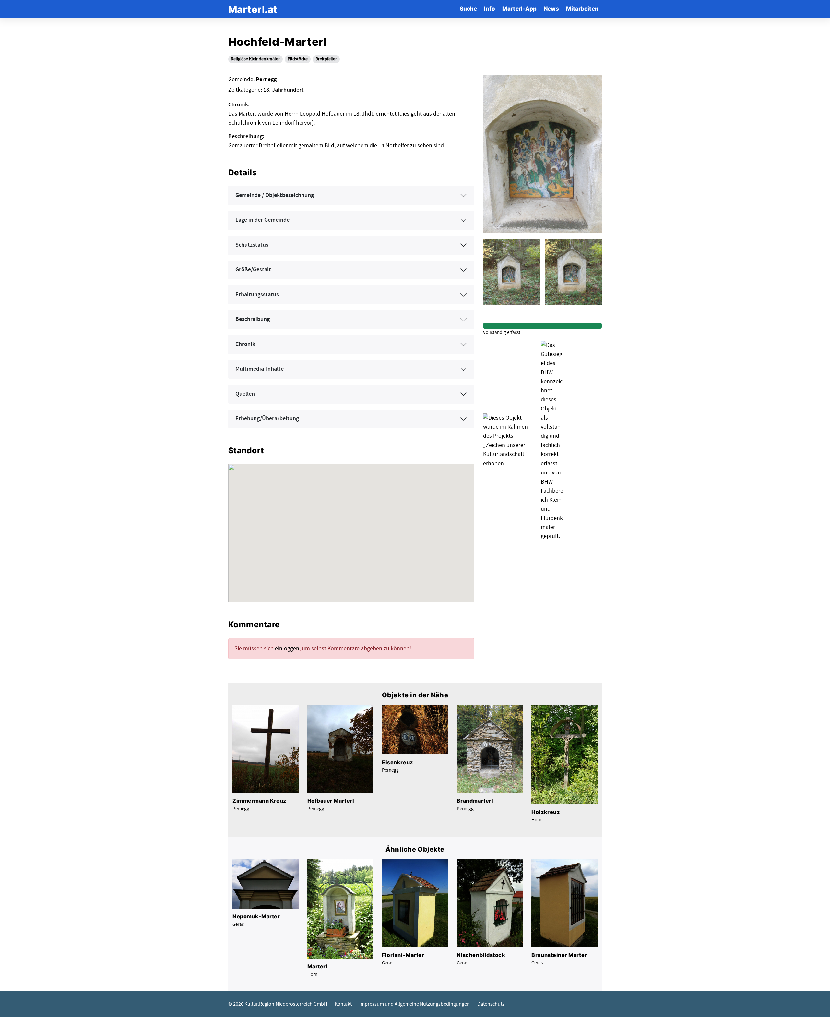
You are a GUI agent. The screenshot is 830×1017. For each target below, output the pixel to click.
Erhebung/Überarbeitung (267, 419)
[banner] (253, 8)
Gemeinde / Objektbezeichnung (274, 195)
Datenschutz (490, 1004)
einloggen (287, 648)
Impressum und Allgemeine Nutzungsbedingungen (414, 1004)
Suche (468, 8)
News (551, 8)
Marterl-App (519, 8)
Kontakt (343, 1004)
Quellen (245, 394)
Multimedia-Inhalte (259, 369)
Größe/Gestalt (253, 270)
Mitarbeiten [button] (582, 8)
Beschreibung (252, 319)
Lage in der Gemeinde (262, 220)
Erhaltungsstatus (257, 295)
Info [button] (489, 8)
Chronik (245, 344)
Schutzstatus (251, 245)
